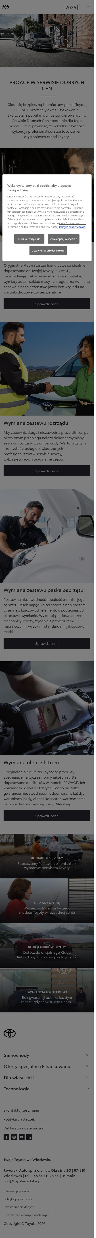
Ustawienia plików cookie (48, 250)
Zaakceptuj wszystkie (63, 239)
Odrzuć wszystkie (29, 239)
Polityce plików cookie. (72, 226)
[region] (47, 217)
